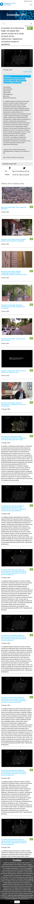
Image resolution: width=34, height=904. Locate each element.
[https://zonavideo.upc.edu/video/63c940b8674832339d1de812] (17, 685)
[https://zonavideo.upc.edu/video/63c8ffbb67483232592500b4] (17, 494)
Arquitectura (6, 80)
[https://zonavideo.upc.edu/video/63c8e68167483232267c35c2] (17, 424)
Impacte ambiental (17, 82)
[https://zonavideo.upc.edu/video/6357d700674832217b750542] (17, 293)
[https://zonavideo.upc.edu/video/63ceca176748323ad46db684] (17, 758)
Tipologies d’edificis (21, 80)
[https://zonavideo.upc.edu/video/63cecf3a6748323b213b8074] (17, 827)
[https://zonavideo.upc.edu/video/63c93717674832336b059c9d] (17, 623)
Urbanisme (13, 80)
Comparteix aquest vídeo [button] (9, 164)
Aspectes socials (7, 82)
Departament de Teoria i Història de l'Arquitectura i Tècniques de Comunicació (17, 76)
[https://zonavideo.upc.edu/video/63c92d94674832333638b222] (17, 557)
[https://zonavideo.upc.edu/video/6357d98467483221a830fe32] (17, 195)
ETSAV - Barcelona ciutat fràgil (15, 157)
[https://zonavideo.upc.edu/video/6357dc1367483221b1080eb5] (17, 326)
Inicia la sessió (28, 1)
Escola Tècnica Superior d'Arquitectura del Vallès (14, 78)
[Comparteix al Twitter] (24, 168)
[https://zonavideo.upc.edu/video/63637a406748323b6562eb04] (17, 358)
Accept (17, 902)
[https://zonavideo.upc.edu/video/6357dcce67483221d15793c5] (17, 227)
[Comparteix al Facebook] (9, 168)
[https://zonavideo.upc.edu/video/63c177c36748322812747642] (17, 390)
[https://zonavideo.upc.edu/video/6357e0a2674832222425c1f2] (17, 259)
